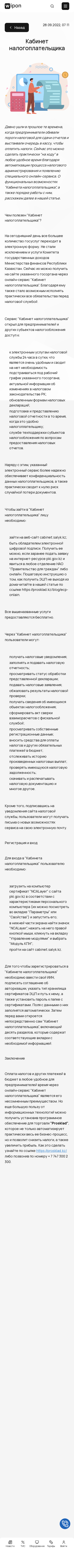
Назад (19, 27)
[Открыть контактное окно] (65, 1523)
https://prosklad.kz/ (51, 1150)
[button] (13, 6)
